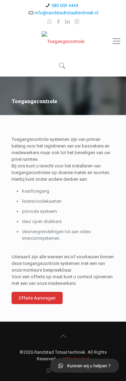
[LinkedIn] (67, 22)
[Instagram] (76, 22)
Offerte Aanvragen (37, 298)
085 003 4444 (64, 5)
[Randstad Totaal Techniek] (63, 41)
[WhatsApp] (49, 22)
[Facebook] (58, 22)
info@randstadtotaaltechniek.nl (66, 12)
